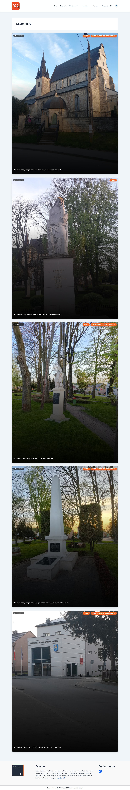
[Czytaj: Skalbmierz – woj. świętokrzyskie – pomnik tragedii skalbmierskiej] (65, 248)
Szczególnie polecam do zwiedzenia (103, 35)
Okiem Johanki (107, 6)
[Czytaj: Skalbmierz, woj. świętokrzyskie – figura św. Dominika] (65, 392)
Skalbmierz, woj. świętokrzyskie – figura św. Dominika (33, 458)
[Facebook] (100, 771)
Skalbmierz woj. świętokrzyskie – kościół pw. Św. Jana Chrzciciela (38, 170)
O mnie (95, 6)
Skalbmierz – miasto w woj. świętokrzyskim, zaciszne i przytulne (37, 747)
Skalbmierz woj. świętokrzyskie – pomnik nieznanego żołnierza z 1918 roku (41, 603)
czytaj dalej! (61, 778)
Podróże (85, 6)
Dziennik (63, 6)
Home (55, 6)
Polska (86, 35)
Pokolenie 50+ (73, 6)
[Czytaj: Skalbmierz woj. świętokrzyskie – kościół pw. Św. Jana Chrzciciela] (65, 103)
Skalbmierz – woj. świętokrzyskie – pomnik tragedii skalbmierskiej (38, 314)
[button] (79, 6)
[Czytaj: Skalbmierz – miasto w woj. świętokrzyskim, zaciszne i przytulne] (65, 681)
